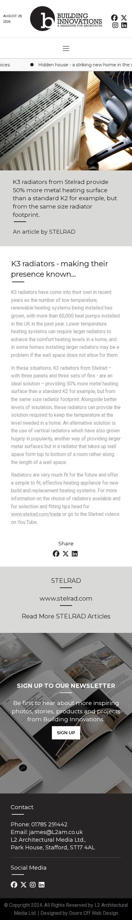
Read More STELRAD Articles (66, 616)
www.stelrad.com (66, 598)
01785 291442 (49, 824)
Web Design (105, 913)
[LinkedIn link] (124, 25)
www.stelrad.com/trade (36, 514)
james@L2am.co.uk (56, 832)
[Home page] (66, 18)
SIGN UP (66, 732)
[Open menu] (66, 48)
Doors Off (80, 913)
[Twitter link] (124, 18)
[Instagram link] (115, 25)
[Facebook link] (115, 18)
